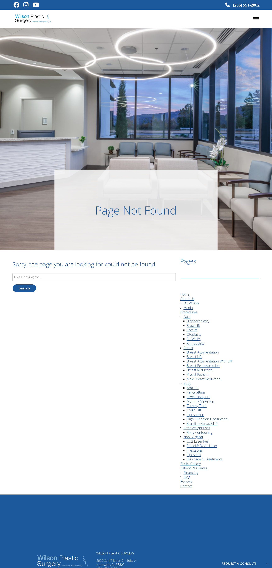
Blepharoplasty (198, 321)
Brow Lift (193, 325)
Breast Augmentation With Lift (209, 361)
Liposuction (195, 414)
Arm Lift (193, 388)
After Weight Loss (197, 428)
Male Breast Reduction (204, 379)
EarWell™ (194, 338)
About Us (187, 298)
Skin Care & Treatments (205, 459)
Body (187, 383)
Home (184, 294)
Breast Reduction (199, 370)
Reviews (186, 481)
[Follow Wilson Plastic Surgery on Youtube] (35, 5)
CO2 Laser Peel (198, 441)
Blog (187, 477)
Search (24, 288)
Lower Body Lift (198, 396)
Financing (191, 472)
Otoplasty (194, 334)
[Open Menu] (256, 18)
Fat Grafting (196, 392)
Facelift (192, 330)
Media (188, 307)
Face (187, 316)
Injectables (195, 450)
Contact (186, 486)
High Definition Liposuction (207, 419)
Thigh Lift (194, 410)
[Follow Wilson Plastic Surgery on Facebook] (16, 5)
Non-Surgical (193, 437)
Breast (188, 347)
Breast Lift (194, 356)
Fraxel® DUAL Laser (202, 445)
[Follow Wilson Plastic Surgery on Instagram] (26, 5)
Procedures (188, 312)
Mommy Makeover (201, 401)
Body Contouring (199, 432)
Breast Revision (198, 374)
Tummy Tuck (197, 405)
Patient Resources (193, 468)
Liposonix (194, 454)
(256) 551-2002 (246, 4)
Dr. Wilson (191, 303)
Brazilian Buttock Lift (202, 423)
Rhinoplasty (195, 343)
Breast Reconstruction (203, 365)
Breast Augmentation (203, 352)
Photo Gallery (190, 463)
